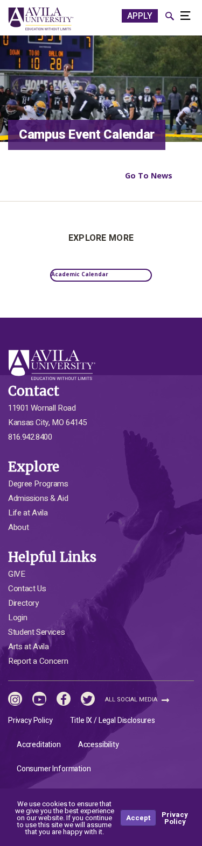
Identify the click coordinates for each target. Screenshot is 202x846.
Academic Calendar (79, 274)
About (18, 527)
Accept (138, 818)
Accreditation (39, 744)
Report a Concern (38, 661)
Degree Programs (38, 484)
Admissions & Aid (38, 498)
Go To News (148, 175)
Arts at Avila (28, 647)
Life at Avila (27, 513)
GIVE (16, 574)
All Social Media (132, 699)
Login (17, 617)
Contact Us (27, 588)
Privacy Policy (30, 720)
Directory (23, 603)
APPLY (139, 16)
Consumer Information (54, 769)
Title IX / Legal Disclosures (112, 720)
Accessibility (98, 744)
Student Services (36, 632)
